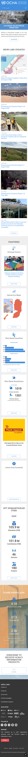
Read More (14, 456)
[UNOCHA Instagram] (9, 725)
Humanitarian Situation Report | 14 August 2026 (13, 107)
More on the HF (14, 578)
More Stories (14, 283)
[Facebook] (2, 725)
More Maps (14, 326)
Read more (14, 64)
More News (14, 233)
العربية (7, 8)
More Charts (14, 370)
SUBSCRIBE (14, 672)
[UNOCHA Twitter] (5, 725)
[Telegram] (12, 725)
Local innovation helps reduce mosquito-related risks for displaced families (13, 136)
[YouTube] (16, 725)
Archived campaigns (6, 698)
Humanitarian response (7, 701)
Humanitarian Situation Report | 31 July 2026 (13, 194)
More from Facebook (14, 499)
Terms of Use (21, 748)
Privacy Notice (15, 748)
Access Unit (4, 694)
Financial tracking (14, 642)
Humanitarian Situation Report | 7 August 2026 (12, 166)
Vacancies (3, 691)
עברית (3, 8)
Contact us (4, 687)
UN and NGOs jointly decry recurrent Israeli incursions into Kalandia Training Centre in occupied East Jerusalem (13, 224)
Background (14, 39)
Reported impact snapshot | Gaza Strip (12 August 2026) (14, 79)
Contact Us (6, 748)
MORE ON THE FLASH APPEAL (14, 638)
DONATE (5, 740)
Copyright (10, 748)
